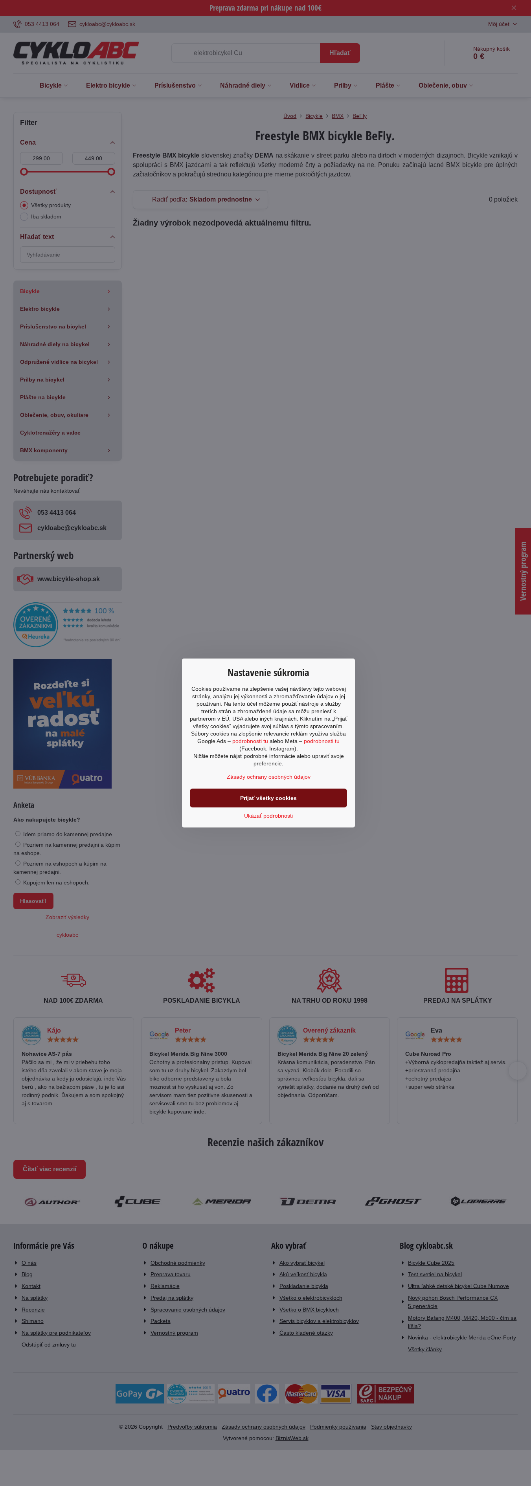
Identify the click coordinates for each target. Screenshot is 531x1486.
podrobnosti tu (250, 741)
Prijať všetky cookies (268, 798)
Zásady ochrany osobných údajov (269, 777)
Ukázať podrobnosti (268, 816)
